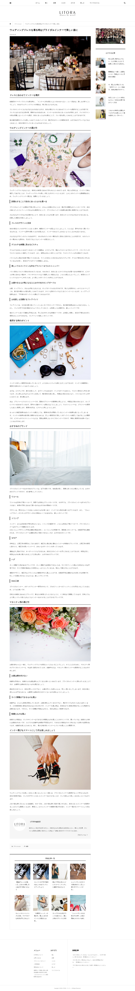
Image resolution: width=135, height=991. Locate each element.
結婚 (27, 846)
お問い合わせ (37, 958)
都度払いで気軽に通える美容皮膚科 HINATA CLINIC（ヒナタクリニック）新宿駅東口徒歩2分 (41, 974)
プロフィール (82, 835)
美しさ (82, 3)
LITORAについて (38, 955)
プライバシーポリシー (40, 961)
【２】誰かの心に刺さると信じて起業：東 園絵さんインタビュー (89, 966)
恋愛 (54, 3)
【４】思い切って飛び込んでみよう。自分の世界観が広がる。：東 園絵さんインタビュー (87, 961)
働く (46, 3)
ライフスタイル (94, 3)
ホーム (38, 3)
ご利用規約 (37, 964)
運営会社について (38, 967)
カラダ (73, 3)
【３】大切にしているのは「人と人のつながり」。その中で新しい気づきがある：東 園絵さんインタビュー (89, 956)
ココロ (63, 3)
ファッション (17, 846)
